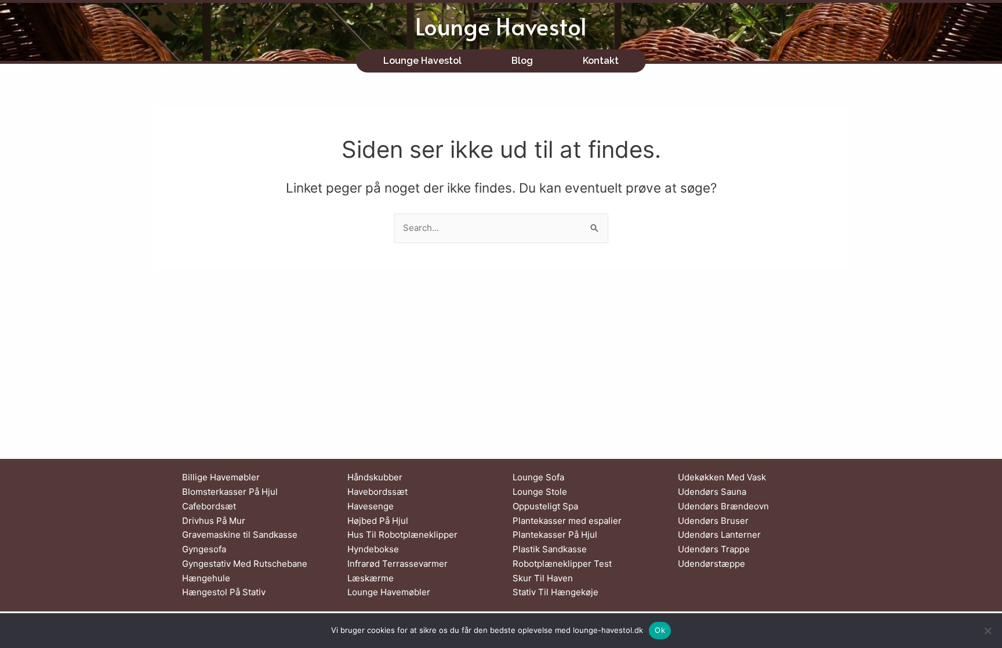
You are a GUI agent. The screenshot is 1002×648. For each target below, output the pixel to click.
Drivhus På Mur (213, 520)
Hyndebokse (373, 549)
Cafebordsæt (209, 506)
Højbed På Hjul (377, 520)
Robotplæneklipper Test (562, 563)
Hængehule (206, 578)
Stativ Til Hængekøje (555, 592)
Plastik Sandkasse (550, 549)
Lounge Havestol (501, 26)
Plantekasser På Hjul (555, 534)
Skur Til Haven (543, 578)
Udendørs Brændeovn (723, 506)
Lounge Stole (540, 491)
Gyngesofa (204, 549)
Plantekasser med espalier (567, 520)
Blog (522, 60)
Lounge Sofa (538, 477)
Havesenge (370, 506)
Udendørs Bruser (713, 520)
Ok (660, 630)
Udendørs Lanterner (719, 534)
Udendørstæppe (711, 563)
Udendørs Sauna (712, 491)
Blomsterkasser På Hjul (230, 491)
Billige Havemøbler (221, 477)
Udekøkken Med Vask (722, 477)
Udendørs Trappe (714, 549)
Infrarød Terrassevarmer (397, 563)
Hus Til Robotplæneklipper (402, 534)
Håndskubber (374, 477)
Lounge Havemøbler (388, 592)
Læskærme (370, 578)
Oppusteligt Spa (545, 506)
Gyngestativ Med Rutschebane (244, 563)
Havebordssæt (377, 491)
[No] (987, 630)
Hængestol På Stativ (224, 592)
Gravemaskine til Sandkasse (239, 534)
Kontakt (601, 60)
